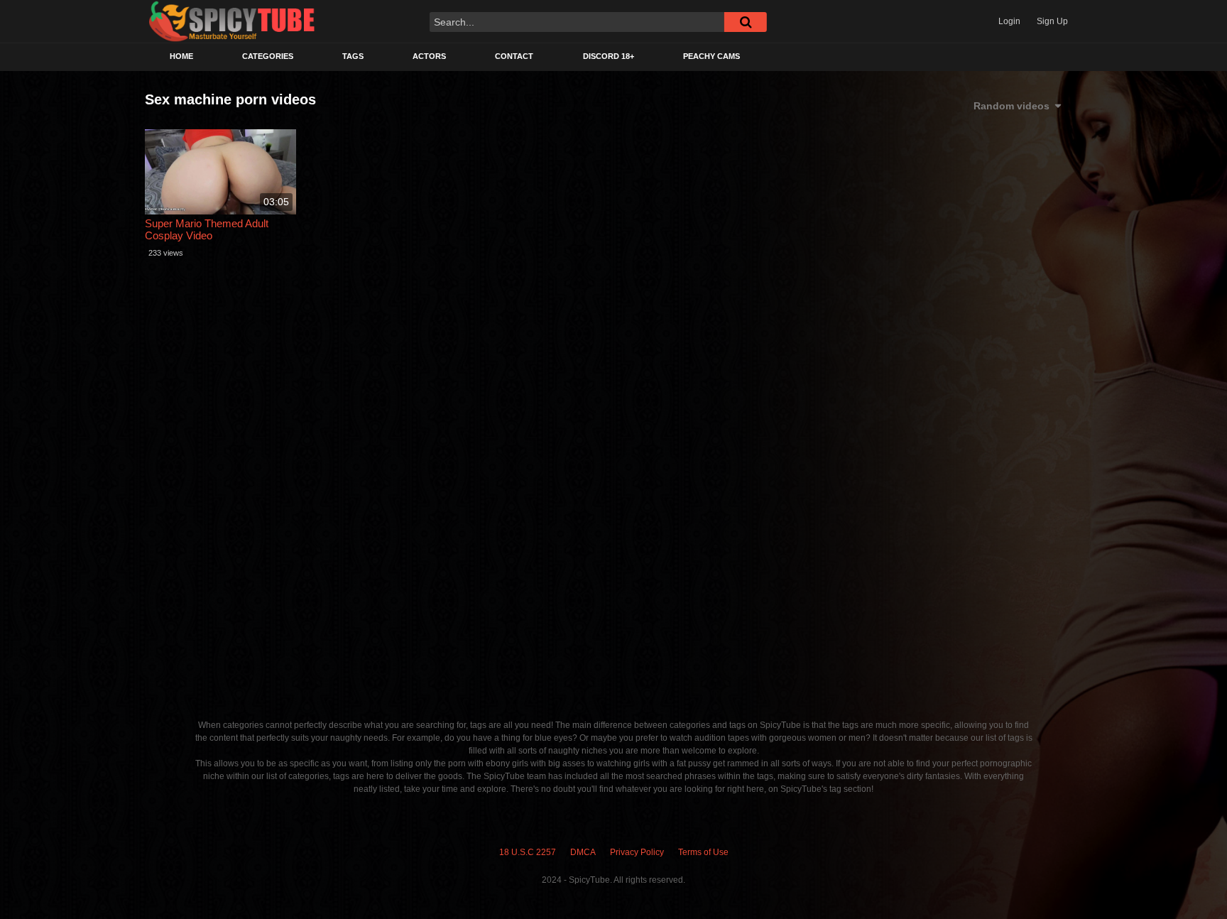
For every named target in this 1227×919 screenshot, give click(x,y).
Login (1009, 21)
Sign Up (1052, 21)
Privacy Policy (637, 852)
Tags (353, 56)
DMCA (583, 852)
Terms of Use (703, 852)
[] (745, 22)
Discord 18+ (608, 56)
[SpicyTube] (232, 21)
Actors (429, 56)
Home (181, 56)
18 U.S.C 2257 (527, 852)
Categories (267, 56)
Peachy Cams (711, 56)
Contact (514, 56)
